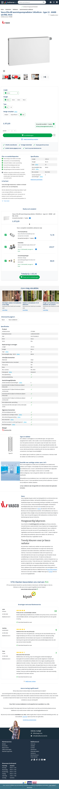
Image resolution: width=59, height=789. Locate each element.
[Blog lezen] (12, 296)
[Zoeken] (43, 2)
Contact (33, 747)
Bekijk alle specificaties (36, 179)
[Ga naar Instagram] (39, 760)
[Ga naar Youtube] (44, 760)
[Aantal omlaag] (9, 130)
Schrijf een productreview (29, 720)
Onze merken (34, 757)
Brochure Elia (7, 430)
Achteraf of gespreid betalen (30, 6)
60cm (18, 100)
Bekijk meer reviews (30, 681)
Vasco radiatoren (13, 319)
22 (7, 107)
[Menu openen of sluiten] (2, 2)
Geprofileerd (14, 114)
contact (50, 571)
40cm (8, 100)
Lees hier (25, 716)
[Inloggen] (51, 2)
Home (2, 9)
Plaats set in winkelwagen (30, 277)
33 (11, 107)
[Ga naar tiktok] (32, 760)
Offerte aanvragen (6, 749)
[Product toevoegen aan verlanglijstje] (54, 135)
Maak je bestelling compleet (31, 139)
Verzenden (5, 746)
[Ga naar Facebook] (37, 760)
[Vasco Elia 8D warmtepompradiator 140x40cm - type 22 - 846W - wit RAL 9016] (29, 45)
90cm (24, 100)
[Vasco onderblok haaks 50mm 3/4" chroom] (12, 247)
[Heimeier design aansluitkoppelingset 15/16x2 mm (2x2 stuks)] (12, 260)
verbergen (29, 787)
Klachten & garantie (7, 751)
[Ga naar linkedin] (34, 760)
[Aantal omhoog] (15, 130)
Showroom (33, 749)
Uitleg (15, 111)
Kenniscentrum (35, 755)
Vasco (3, 319)
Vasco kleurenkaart (52, 569)
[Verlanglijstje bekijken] (54, 2)
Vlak (23, 114)
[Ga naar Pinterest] (42, 760)
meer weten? (52, 785)
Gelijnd (6, 114)
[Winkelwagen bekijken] (57, 2)
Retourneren (5, 747)
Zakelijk (33, 746)
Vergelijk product (54, 15)
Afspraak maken (35, 751)
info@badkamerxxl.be (40, 736)
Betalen (4, 744)
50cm (13, 100)
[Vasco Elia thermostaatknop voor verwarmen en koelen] (12, 234)
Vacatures (33, 753)
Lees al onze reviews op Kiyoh (28, 589)
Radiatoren (15, 9)
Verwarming (8, 9)
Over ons (33, 744)
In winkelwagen (28, 135)
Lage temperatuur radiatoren (26, 9)
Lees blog (4, 310)
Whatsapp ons (37, 733)
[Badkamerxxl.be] (10, 2)
